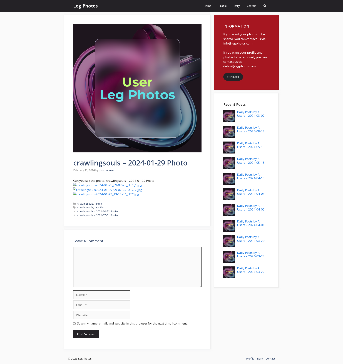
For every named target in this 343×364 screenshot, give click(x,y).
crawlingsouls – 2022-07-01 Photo (97, 215)
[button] (265, 6)
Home (207, 6)
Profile (222, 6)
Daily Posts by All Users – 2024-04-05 (251, 192)
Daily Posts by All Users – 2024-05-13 (251, 160)
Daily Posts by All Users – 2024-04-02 (251, 207)
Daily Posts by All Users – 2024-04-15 (251, 176)
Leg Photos (85, 6)
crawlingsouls (85, 203)
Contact (251, 6)
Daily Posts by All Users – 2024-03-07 (251, 114)
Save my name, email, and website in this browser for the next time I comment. (132, 323)
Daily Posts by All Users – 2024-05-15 (251, 145)
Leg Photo (101, 207)
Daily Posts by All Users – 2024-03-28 (251, 254)
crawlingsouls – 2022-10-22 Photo (97, 211)
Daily (237, 6)
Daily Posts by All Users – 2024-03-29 (251, 238)
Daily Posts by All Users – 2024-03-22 (251, 270)
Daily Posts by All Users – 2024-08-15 (251, 129)
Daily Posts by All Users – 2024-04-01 (251, 223)
